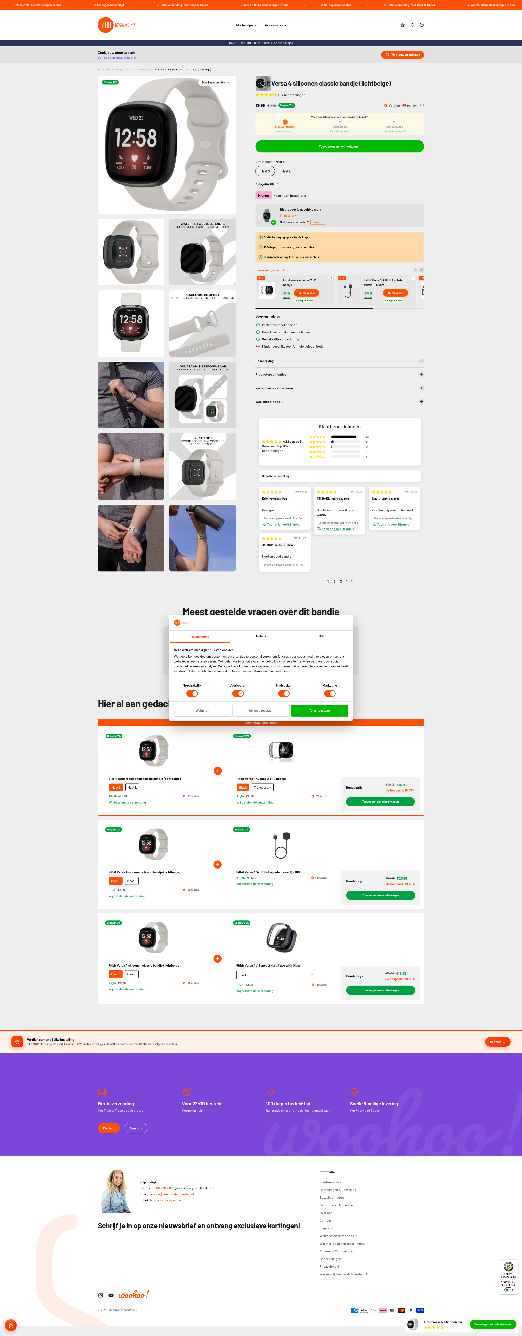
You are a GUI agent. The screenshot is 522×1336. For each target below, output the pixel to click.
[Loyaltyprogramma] (11, 1325)
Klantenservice (331, 1182)
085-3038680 (165, 1188)
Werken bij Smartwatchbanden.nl (343, 1274)
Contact (109, 1128)
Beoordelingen (330, 1259)
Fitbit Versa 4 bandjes (138, 69)
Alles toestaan (320, 710)
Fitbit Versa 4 (288, 215)
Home (101, 69)
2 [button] (334, 581)
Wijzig (317, 222)
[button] (266, 94)
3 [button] (341, 581)
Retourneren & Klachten (337, 1205)
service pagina (170, 1200)
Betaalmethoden (332, 1197)
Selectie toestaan (261, 710)
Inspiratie (326, 1228)
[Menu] (515, 1261)
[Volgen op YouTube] (111, 1295)
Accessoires (274, 25)
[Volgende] (421, 269)
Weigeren (202, 710)
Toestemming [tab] (199, 636)
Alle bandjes (244, 25)
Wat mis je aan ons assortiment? (343, 1243)
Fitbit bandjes (115, 69)
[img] (272, 492)
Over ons (136, 1128)
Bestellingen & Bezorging (338, 1190)
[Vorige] (415, 269)
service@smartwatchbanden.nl (171, 1194)
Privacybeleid (329, 1266)
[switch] (238, 693)
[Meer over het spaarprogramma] (422, 105)
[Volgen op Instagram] (100, 1295)
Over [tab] (322, 636)
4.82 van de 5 (292, 441)
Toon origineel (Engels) (283, 524)
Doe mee (495, 1042)
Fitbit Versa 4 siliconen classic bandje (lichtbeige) (182, 69)
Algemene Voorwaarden (337, 1251)
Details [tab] (261, 636)
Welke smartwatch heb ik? (120, 57)
